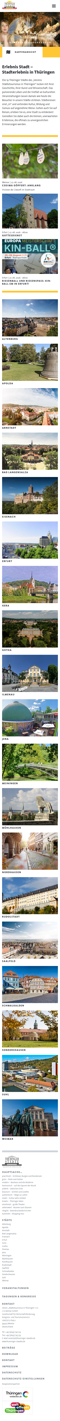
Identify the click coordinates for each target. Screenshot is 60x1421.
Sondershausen (8, 1274)
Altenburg (6, 1224)
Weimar (5, 1280)
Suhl (4, 1277)
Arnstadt (5, 1230)
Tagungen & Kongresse (19, 1296)
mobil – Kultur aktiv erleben (14, 1198)
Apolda (5, 1227)
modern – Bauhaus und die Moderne (17, 1182)
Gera (4, 1243)
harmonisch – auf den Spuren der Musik (19, 1185)
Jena (4, 1252)
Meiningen (6, 1255)
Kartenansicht (25, 52)
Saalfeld (5, 1268)
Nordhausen (7, 1262)
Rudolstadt (7, 1265)
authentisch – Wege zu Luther (14, 1195)
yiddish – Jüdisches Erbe (12, 1188)
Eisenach (6, 1236)
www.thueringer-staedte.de (13, 1341)
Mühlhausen (7, 1258)
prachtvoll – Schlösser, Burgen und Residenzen (22, 1176)
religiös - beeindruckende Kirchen (16, 1210)
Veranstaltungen (15, 1288)
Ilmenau (5, 1249)
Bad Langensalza (9, 1233)
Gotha (5, 1246)
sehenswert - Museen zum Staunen (17, 1207)
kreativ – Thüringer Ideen (12, 1201)
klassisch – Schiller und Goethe (15, 1192)
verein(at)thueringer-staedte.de (21, 1338)
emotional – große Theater (13, 1204)
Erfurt (4, 1240)
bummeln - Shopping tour (13, 1213)
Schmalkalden (8, 1271)
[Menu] (54, 6)
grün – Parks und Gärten (12, 1179)
